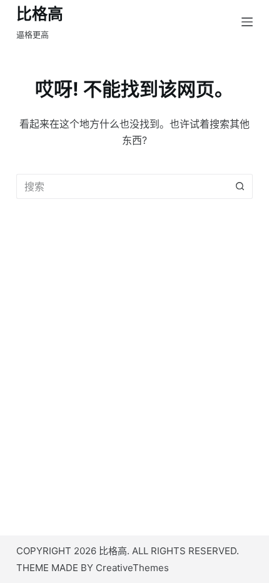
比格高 (39, 13)
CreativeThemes (132, 568)
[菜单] (247, 22)
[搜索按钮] (240, 186)
